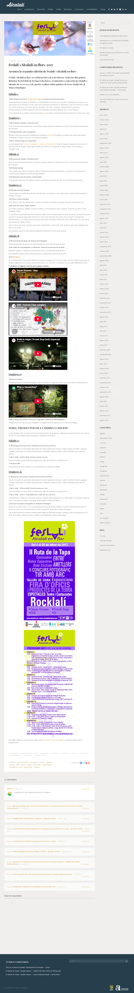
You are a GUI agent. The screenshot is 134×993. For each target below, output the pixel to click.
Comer (58, 9)
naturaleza (13, 767)
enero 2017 (104, 345)
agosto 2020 (104, 171)
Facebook (47, 740)
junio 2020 (103, 181)
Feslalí (103, 9)
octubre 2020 (104, 167)
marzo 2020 (104, 190)
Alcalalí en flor (22, 762)
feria (17, 765)
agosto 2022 (104, 148)
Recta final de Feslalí (107, 60)
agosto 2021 (104, 157)
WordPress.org (105, 550)
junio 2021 (103, 162)
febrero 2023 (104, 134)
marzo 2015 (104, 406)
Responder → (86, 789)
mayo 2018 (104, 275)
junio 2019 (103, 223)
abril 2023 (103, 129)
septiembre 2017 (105, 312)
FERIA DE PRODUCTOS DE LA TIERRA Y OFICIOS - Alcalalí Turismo (36, 851)
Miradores (103, 485)
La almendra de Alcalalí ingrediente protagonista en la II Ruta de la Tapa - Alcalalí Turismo (48, 829)
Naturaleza (103, 490)
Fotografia (103, 471)
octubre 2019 (104, 214)
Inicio (19, 9)
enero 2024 (104, 124)
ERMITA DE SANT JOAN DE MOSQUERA (113, 83)
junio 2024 (103, 115)
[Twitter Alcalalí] (111, 9)
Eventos (65, 753)
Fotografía (85, 753)
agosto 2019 (104, 218)
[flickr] (125, 9)
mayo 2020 (104, 186)
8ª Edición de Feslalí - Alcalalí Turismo (112, 80)
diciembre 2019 (105, 204)
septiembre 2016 (105, 354)
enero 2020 (104, 200)
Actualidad (79, 9)
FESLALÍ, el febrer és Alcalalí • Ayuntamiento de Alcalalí (24, 967)
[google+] (123, 9)
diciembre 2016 (105, 350)
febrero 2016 (104, 369)
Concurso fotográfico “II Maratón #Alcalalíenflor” (39, 144)
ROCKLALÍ (16, 257)
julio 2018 (103, 265)
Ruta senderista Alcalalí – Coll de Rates (113, 90)
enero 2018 (104, 293)
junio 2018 (103, 270)
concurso (44, 753)
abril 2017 (103, 331)
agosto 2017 (104, 317)
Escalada (103, 452)
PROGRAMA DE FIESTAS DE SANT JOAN (113, 36)
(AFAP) (49, 135)
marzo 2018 (104, 284)
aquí (45, 113)
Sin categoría (104, 518)
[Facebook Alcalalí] (109, 9)
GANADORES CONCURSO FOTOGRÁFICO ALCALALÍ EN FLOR (34, 887)
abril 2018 (103, 279)
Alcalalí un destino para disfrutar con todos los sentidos (114, 54)
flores (29, 765)
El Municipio (29, 9)
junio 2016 (103, 364)
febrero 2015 (104, 411)
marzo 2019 (104, 232)
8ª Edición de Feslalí (106, 48)
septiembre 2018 (105, 256)
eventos (49, 762)
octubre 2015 (104, 387)
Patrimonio (103, 499)
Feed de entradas (106, 541)
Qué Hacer (41, 9)
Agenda (15, 753)
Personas (103, 504)
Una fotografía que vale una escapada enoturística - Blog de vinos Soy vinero (42, 874)
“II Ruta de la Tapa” (34, 99)
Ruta (101, 513)
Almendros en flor (29, 753)
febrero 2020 (104, 195)
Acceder (102, 536)
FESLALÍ (23, 765)
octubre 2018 (104, 251)
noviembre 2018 (105, 246)
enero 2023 (104, 139)
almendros (34, 762)
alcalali (29, 61)
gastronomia (46, 765)
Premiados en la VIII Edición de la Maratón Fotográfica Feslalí (114, 42)
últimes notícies (105, 523)
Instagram (61, 740)
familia (12, 765)
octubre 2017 (104, 307)
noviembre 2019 (105, 209)
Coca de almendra (113, 95)
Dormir (50, 9)
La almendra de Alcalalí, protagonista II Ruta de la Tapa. (34, 841)
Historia (28, 755)
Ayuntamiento (92, 9)
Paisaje (102, 495)
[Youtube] (114, 9)
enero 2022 (104, 153)
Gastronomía (16, 755)
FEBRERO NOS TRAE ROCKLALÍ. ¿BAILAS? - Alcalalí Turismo (34, 818)
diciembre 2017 (105, 298)
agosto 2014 (104, 420)
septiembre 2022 (105, 143)
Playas (102, 509)
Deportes (55, 753)
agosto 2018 (104, 261)
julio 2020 (103, 176)
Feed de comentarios (107, 545)
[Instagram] (120, 9)
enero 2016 (104, 373)
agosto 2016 (104, 359)
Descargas (68, 9)
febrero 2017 (104, 340)
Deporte (42, 762)
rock (21, 767)
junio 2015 (103, 401)
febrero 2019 (104, 237)
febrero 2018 (104, 289)
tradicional (28, 767)
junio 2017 (103, 322)
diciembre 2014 (105, 416)
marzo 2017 (104, 336)
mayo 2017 (104, 326)
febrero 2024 (104, 120)
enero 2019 (104, 242)
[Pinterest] (117, 9)
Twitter (53, 740)
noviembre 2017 (105, 303)
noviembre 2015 (105, 383)
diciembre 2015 (105, 378)
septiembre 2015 (105, 392)
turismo (36, 767)
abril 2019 (103, 228)
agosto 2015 (104, 397)
